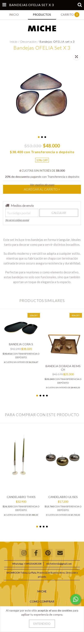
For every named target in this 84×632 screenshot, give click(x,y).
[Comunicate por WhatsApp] (75, 599)
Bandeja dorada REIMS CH (63, 367)
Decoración (29, 41)
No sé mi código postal (17, 220)
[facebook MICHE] (36, 553)
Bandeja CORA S (21, 344)
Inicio (14, 41)
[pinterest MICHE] (48, 553)
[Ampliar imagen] (76, 57)
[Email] (60, 553)
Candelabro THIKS (21, 497)
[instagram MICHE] (24, 553)
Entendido (42, 623)
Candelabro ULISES (63, 497)
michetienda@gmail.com (59, 563)
